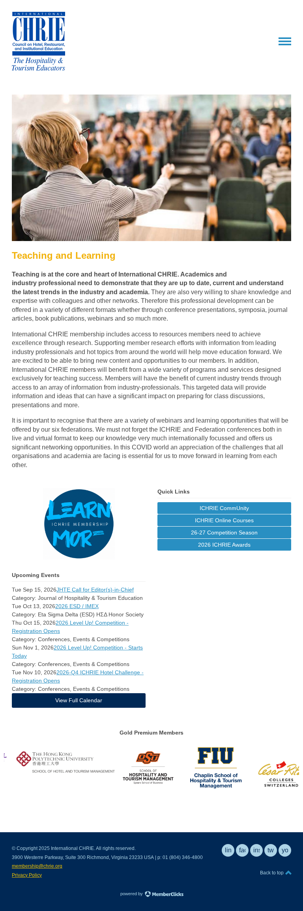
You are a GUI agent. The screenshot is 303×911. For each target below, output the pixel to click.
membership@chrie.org (37, 866)
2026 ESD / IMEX (77, 606)
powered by (132, 893)
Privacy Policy (27, 875)
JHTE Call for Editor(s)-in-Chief (95, 589)
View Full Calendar (78, 700)
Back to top (272, 873)
